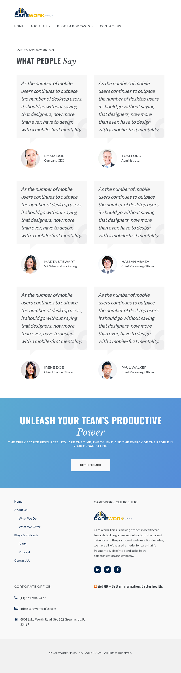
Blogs (22, 544)
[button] (90, 465)
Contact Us (110, 26)
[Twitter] (107, 569)
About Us (39, 26)
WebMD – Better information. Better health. (130, 586)
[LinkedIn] (97, 569)
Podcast (24, 552)
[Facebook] (117, 569)
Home (19, 26)
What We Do (28, 518)
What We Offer (29, 527)
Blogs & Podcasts (73, 26)
